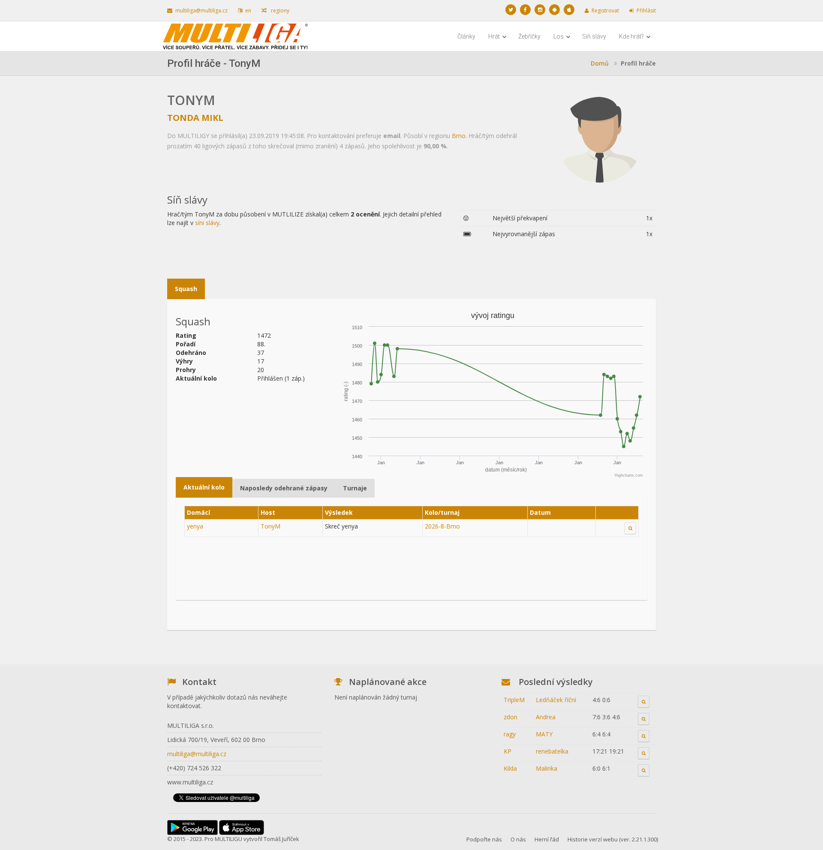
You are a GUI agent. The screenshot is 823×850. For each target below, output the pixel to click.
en (248, 10)
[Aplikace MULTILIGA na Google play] (554, 9)
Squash (186, 289)
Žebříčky (529, 36)
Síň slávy (594, 36)
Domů (600, 63)
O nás (518, 839)
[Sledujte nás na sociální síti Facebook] (525, 9)
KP (507, 751)
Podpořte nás (484, 839)
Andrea (546, 717)
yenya (195, 526)
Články (466, 36)
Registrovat (605, 10)
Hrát (494, 36)
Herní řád (547, 839)
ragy (510, 734)
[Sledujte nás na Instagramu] (540, 9)
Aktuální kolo (204, 487)
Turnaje (355, 488)
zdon (510, 717)
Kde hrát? (632, 36)
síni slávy (207, 223)
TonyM (270, 526)
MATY (544, 734)
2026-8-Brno (442, 526)
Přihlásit (646, 10)
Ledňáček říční (556, 700)
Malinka (546, 768)
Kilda (510, 768)
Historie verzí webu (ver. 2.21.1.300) (613, 839)
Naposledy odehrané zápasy (283, 488)
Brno (459, 136)
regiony (279, 10)
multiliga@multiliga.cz (201, 10)
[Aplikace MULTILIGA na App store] (569, 9)
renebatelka (552, 751)
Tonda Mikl (195, 117)
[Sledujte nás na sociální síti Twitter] (510, 9)
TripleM (514, 700)
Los (559, 36)
